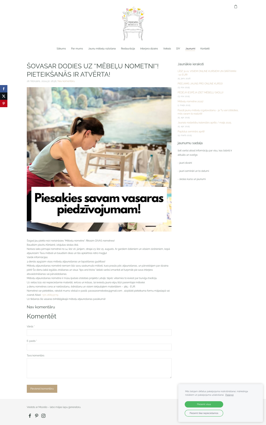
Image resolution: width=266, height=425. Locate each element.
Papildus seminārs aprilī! (191, 131)
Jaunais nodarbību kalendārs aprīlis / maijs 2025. (205, 122)
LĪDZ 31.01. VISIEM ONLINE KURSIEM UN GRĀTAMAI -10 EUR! (207, 73)
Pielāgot (229, 395)
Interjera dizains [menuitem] (149, 48)
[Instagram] (43, 415)
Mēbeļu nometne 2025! (190, 101)
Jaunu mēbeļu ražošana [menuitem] (102, 48)
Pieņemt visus (204, 404)
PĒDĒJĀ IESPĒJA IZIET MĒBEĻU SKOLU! (200, 92)
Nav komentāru (66, 81)
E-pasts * (32, 340)
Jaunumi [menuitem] (190, 48)
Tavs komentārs (35, 355)
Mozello (42, 407)
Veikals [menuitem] (167, 48)
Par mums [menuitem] (77, 48)
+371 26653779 (50, 294)
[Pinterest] (37, 415)
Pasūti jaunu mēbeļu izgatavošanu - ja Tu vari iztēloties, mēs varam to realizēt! (208, 112)
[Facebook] (30, 415)
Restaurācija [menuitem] (128, 48)
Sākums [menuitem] (61, 48)
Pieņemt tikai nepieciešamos (204, 413)
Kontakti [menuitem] (205, 48)
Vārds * (31, 326)
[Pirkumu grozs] (235, 6)
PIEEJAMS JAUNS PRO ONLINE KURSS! (200, 83)
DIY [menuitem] (178, 48)
